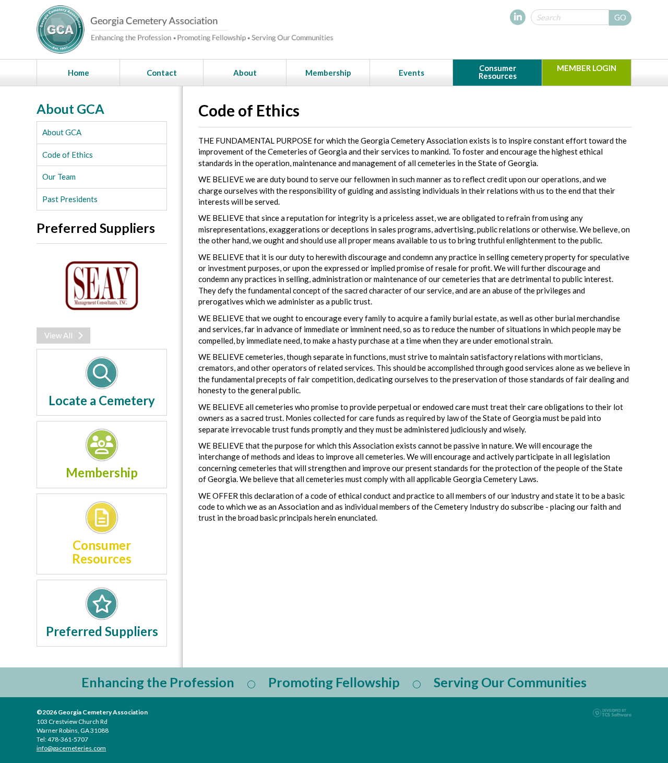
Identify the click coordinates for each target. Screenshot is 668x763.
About (245, 72)
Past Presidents (70, 199)
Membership (328, 72)
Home (78, 72)
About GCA (61, 132)
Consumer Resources (498, 71)
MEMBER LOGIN (586, 68)
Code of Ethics (67, 154)
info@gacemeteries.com (71, 748)
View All (58, 335)
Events (411, 72)
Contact (162, 72)
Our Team (59, 176)
